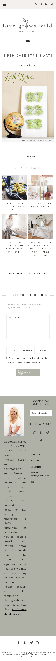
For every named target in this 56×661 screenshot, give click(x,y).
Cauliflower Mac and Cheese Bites (14, 206)
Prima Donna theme (30, 652)
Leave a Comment (28, 157)
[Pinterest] (36, 4)
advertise (36, 467)
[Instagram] (46, 4)
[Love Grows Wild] (28, 25)
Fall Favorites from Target (40, 204)
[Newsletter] (41, 4)
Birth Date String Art (34, 274)
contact (35, 455)
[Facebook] (31, 4)
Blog (33, 482)
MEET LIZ (35, 461)
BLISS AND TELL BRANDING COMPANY (36, 655)
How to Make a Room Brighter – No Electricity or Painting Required (40, 248)
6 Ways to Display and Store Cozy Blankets (14, 247)
